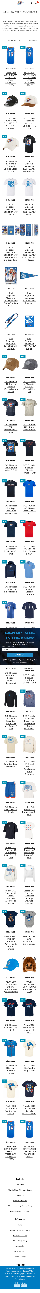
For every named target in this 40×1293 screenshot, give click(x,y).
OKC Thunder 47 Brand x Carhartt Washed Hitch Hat (29, 386)
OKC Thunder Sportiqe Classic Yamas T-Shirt (29, 469)
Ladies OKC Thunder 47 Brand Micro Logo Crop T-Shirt (10, 852)
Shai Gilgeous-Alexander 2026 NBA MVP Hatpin (29, 343)
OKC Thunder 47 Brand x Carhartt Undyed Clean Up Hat (10, 166)
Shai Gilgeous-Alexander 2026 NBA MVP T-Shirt (10, 209)
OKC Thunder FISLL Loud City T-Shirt (10, 1027)
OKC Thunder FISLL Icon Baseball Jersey (10, 1069)
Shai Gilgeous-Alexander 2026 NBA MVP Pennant (29, 298)
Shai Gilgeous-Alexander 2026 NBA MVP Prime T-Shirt (29, 166)
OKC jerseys (21, 30)
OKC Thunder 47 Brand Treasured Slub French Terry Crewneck (29, 767)
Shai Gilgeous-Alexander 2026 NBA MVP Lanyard (10, 343)
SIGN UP (20, 654)
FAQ (20, 1225)
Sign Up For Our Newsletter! (20, 1230)
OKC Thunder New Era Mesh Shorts (10, 809)
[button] (36, 3)
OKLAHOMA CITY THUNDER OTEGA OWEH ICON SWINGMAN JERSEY (29, 79)
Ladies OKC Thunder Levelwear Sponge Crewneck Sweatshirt (29, 897)
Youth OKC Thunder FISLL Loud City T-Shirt (29, 1029)
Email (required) (8, 646)
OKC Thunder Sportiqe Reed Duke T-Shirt (10, 764)
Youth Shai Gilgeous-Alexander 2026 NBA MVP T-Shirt (29, 209)
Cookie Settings (20, 1257)
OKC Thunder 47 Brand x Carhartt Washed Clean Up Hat (11, 386)
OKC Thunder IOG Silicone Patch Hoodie (10, 589)
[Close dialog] (38, 630)
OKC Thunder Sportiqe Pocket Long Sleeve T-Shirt (29, 679)
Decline (23, 1286)
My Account (20, 1195)
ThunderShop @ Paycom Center (20, 1190)
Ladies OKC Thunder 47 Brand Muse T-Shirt (29, 811)
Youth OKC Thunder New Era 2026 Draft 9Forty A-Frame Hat (10, 123)
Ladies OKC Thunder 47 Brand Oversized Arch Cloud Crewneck (10, 897)
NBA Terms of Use (20, 1235)
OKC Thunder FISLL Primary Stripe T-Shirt (10, 468)
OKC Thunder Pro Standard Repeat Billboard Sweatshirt (10, 678)
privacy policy (23, 662)
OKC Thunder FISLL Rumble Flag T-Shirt (29, 1068)
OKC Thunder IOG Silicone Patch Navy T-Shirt (10, 550)
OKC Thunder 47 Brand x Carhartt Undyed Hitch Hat (29, 123)
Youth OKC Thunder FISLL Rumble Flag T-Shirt (10, 1110)
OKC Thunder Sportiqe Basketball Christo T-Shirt (11, 510)
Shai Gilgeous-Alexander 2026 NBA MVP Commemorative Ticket (29, 253)
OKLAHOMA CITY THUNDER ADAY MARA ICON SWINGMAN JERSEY (10, 79)
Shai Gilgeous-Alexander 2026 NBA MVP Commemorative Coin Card (11, 253)
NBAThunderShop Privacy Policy (20, 1206)
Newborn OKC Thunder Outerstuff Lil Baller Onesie (29, 940)
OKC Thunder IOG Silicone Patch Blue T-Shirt (29, 510)
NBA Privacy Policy (20, 1241)
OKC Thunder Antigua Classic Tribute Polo (29, 591)
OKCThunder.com (20, 1251)
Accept (17, 1286)
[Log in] (32, 3)
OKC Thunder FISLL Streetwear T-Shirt (10, 428)
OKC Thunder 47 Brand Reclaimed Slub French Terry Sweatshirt (29, 722)
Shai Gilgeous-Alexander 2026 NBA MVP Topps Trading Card (11, 299)
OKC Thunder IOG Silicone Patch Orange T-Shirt (29, 550)
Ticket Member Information (20, 1211)
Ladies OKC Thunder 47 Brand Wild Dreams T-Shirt (29, 852)
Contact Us (20, 1185)
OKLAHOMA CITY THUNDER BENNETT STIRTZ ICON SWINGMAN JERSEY (10, 1152)
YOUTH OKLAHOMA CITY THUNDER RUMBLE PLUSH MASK (29, 987)
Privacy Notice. (20, 1279)
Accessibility (20, 1246)
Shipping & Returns (20, 1200)
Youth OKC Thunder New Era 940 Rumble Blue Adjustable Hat (11, 987)
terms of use (26, 660)
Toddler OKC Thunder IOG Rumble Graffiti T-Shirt (29, 1110)
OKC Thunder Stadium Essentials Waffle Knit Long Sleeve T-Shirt (11, 722)
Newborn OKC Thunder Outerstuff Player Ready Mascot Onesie (10, 942)
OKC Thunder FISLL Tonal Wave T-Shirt (29, 427)
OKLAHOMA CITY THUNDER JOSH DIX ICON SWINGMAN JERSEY (29, 1151)
